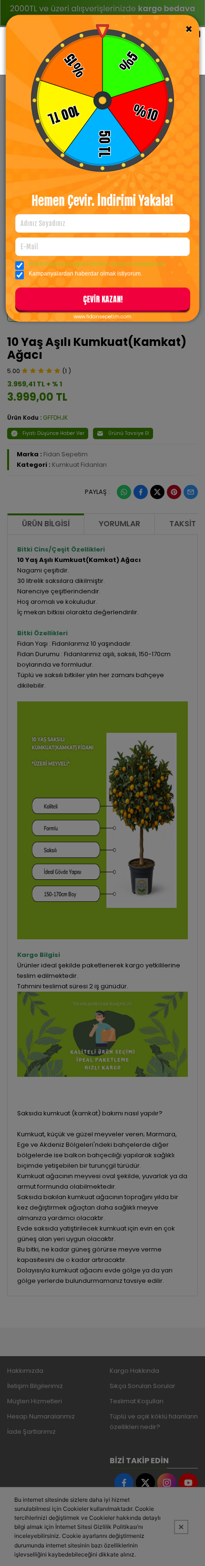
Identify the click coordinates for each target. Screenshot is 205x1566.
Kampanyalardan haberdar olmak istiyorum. (85, 273)
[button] (102, 300)
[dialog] (102, 783)
